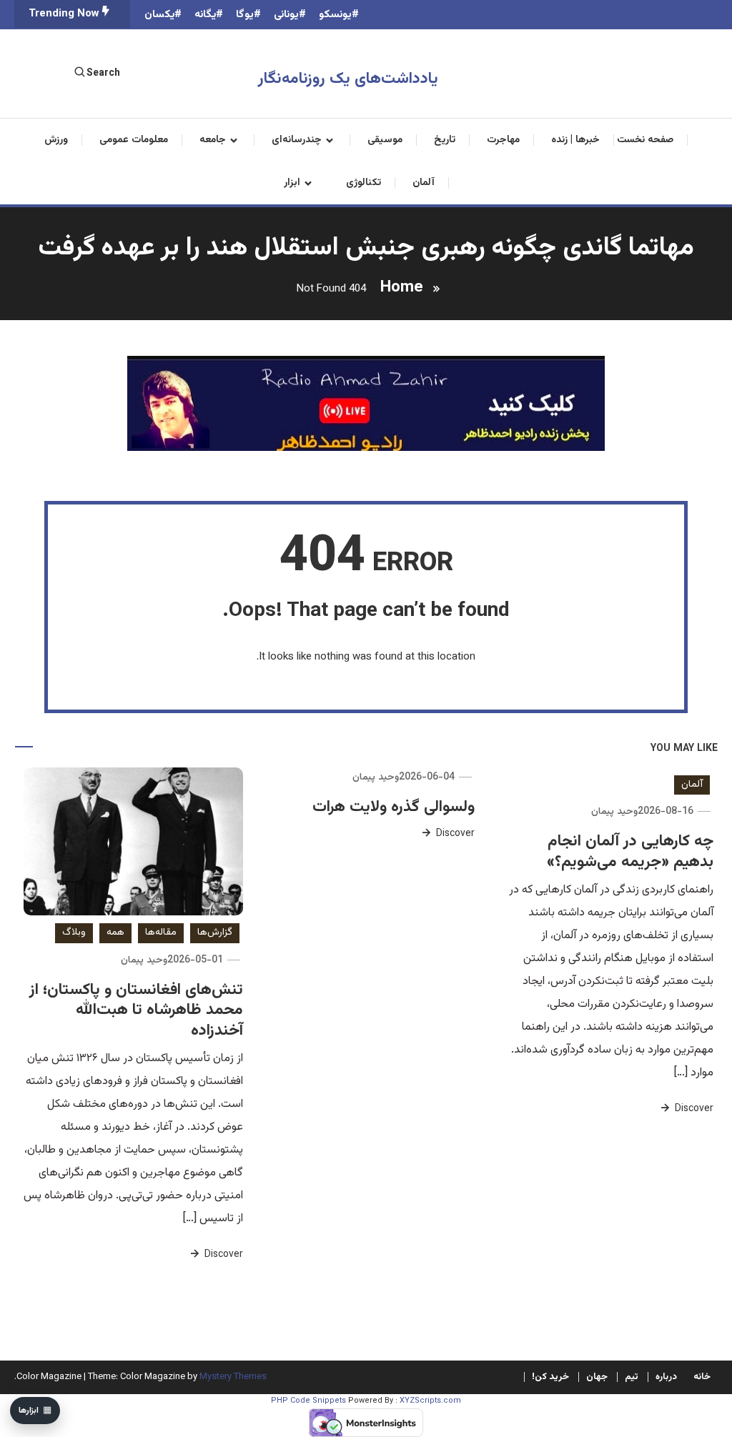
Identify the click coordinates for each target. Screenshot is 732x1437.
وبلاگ (74, 932)
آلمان (423, 183)
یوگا (245, 14)
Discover (692, 1109)
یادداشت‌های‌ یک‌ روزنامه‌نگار (348, 78)
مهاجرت (503, 140)
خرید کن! (550, 1377)
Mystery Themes (233, 1377)
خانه (702, 1377)
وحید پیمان (614, 812)
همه (115, 932)
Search (103, 73)
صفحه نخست (645, 140)
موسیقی (384, 140)
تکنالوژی (363, 183)
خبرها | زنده (575, 140)
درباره (666, 1377)
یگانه (205, 14)
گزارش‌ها (214, 932)
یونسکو (335, 14)
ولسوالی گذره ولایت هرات (393, 807)
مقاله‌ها (161, 932)
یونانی (286, 14)
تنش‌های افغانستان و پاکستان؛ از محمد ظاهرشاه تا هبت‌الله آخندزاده (136, 1010)
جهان (597, 1377)
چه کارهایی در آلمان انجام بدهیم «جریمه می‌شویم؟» (630, 852)
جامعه (212, 140)
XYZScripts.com (430, 1401)
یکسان (159, 14)
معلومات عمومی (133, 140)
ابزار (292, 183)
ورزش (56, 140)
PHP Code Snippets (308, 1401)
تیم (631, 1377)
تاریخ (444, 140)
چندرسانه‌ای (297, 140)
